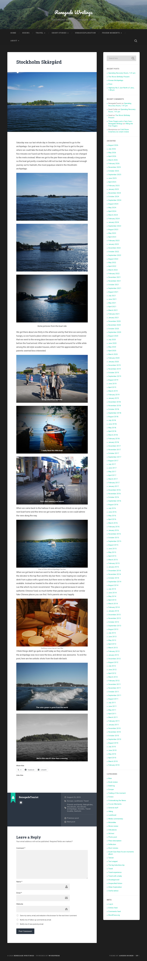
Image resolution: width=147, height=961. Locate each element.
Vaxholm (77, 811)
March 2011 (113, 717)
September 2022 (114, 255)
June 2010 (112, 750)
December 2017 (114, 446)
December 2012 (114, 659)
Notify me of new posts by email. (32, 924)
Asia (110, 778)
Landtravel (78, 801)
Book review (113, 782)
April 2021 (112, 307)
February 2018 (114, 439)
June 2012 (112, 670)
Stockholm (71, 807)
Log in (110, 904)
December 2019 (114, 365)
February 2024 (114, 219)
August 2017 (113, 461)
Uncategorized (113, 880)
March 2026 (113, 160)
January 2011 (113, 725)
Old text (111, 833)
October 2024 (113, 196)
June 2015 (112, 549)
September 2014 (114, 582)
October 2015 (113, 538)
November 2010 (114, 732)
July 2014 (112, 589)
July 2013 (112, 633)
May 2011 (112, 710)
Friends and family (74, 805)
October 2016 (113, 497)
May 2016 (112, 516)
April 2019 (112, 387)
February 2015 (114, 563)
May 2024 (112, 208)
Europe (70, 801)
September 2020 (114, 332)
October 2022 (113, 252)
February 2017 (114, 483)
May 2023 (112, 233)
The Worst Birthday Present (118, 77)
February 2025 (114, 186)
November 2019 (114, 369)
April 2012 (112, 673)
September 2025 (114, 175)
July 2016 (112, 508)
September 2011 (114, 695)
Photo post (112, 837)
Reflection (112, 844)
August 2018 (113, 417)
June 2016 (112, 512)
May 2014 (112, 596)
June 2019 (112, 384)
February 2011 (114, 721)
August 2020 (113, 336)
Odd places (112, 830)
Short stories (59, 33)
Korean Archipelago (115, 80)
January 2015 (113, 567)
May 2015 (112, 552)
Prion (110, 84)
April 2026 (112, 156)
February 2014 (114, 607)
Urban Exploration (85, 33)
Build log (111, 786)
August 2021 (113, 292)
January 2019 (113, 398)
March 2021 (113, 310)
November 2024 (114, 193)
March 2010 (113, 761)
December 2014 (114, 571)
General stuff (113, 808)
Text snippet (113, 861)
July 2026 (112, 149)
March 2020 (113, 354)
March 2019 (113, 391)
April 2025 (112, 182)
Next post (71, 822)
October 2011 (113, 692)
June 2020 (112, 343)
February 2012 (114, 681)
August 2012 (113, 662)
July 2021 (112, 296)
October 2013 (113, 622)
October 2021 (113, 285)
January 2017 (113, 486)
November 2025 (114, 167)
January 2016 (113, 530)
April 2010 (112, 758)
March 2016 (113, 523)
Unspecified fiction (115, 883)
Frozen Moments (111, 33)
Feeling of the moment (117, 793)
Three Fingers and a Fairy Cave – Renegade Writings (120, 122)
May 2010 (112, 754)
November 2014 (114, 574)
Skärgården (88, 805)
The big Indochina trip (116, 865)
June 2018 (112, 424)
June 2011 (112, 706)
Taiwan (111, 858)
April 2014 (112, 600)
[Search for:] (121, 58)
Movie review (113, 826)
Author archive (21, 802)
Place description (114, 841)
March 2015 (113, 560)
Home (13, 33)
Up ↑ (138, 956)
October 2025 (113, 171)
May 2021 (112, 303)
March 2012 (113, 677)
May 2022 (112, 262)
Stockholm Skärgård (39, 62)
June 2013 (112, 637)
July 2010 (112, 747)
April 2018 (112, 431)
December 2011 (114, 684)
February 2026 (114, 163)
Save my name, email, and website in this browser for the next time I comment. (48, 915)
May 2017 (112, 472)
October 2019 (113, 373)
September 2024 (114, 200)
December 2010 (114, 728)
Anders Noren (126, 956)
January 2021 (113, 318)
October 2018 (113, 409)
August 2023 (113, 229)
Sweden (81, 809)
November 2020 (114, 325)
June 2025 (112, 178)
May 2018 (112, 428)
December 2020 (114, 321)
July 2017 (112, 464)
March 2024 (113, 215)
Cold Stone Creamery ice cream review (118, 130)
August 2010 (113, 743)
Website (19, 904)
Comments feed (114, 911)
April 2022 (112, 266)
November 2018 (114, 406)
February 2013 (114, 651)
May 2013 (112, 640)
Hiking (26, 33)
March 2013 (113, 648)
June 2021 (112, 299)
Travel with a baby (115, 876)
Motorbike (112, 822)
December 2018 (114, 402)
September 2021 (114, 288)
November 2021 (114, 281)
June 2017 (112, 468)
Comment (20, 848)
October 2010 (113, 736)
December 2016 (114, 490)
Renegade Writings (73, 12)
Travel (39, 33)
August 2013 (113, 629)
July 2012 (112, 666)
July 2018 (112, 420)
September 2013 (114, 626)
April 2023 (112, 237)
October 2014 (113, 578)
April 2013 (112, 644)
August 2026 (113, 145)
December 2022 (114, 248)
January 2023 (113, 244)
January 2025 (113, 189)
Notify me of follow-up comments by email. (35, 920)
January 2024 (113, 222)
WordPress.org (114, 915)
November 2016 (114, 494)
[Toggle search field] (136, 41)
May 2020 (112, 347)
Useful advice (113, 891)
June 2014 (112, 593)
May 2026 (112, 153)
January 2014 (113, 611)
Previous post (73, 818)
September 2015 (114, 541)
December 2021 (114, 277)
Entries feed (112, 908)
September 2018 (114, 413)
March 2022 (113, 270)
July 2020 (112, 340)
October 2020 (113, 329)
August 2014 (113, 585)
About (13, 41)
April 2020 (112, 351)
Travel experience (115, 872)
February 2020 (114, 358)
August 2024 (113, 204)
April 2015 (112, 556)
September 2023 (114, 226)
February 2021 (114, 314)
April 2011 (112, 714)
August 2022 (113, 259)
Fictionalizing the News (117, 800)
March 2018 (113, 435)
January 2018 (113, 442)
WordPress (54, 956)
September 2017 (114, 457)
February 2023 (114, 241)
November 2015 (114, 534)
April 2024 (112, 211)
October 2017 (113, 453)
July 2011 (112, 703)
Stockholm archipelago (76, 808)
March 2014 (113, 604)
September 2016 (114, 501)
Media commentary (115, 819)
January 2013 (113, 655)
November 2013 (114, 618)
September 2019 (114, 376)
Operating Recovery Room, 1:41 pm (121, 73)
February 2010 (114, 765)
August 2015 (113, 545)
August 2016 (113, 505)
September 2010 (114, 739)
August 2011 (113, 699)
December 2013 (114, 615)
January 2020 (113, 362)
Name (19, 882)
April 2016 (112, 519)
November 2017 (114, 450)
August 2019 (113, 380)
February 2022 (114, 274)
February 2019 (114, 395)
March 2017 (113, 479)
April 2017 (112, 475)
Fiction (110, 797)
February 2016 (114, 527)
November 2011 (114, 688)
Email (19, 893)
